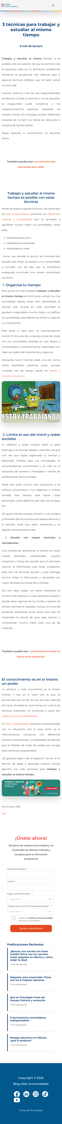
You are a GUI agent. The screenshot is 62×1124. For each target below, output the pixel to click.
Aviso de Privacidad (31, 1110)
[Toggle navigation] (53, 5)
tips (4, 813)
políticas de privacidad (41, 918)
